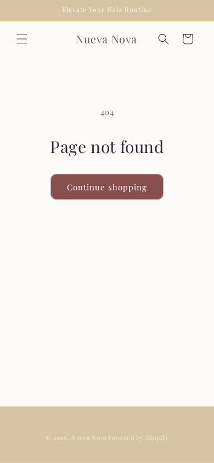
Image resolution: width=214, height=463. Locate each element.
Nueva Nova (88, 437)
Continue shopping (107, 187)
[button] (22, 39)
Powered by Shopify (138, 437)
